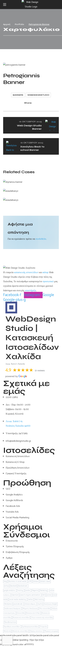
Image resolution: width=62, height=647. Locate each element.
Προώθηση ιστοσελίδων (12, 626)
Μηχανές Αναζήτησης (30, 608)
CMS (30, 581)
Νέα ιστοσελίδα (44, 608)
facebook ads (23, 586)
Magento (35, 590)
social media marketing (17, 599)
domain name (45, 581)
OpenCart (15, 595)
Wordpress (8, 604)
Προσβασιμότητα (10, 622)
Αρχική (6, 24)
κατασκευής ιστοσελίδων (26, 272)
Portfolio (19, 24)
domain (36, 581)
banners (18, 95)
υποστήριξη (30, 291)
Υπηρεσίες (43, 626)
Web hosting (39, 599)
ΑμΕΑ (40, 604)
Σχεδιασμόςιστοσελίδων (30, 626)
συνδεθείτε (41, 239)
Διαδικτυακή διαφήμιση (12, 608)
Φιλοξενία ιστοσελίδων (20, 631)
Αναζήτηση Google (50, 604)
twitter (30, 599)
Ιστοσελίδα (21, 613)
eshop (45, 272)
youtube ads (18, 604)
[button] (57, 4)
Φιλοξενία (7, 631)
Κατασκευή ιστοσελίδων (21, 617)
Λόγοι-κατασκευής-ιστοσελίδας (42, 617)
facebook (14, 586)
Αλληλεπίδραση (30, 604)
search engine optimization (30, 595)
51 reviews (40, 371)
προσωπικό (48, 281)
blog (5, 581)
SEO (43, 595)
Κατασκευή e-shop (33, 613)
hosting (20, 590)
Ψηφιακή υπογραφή (51, 631)
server (49, 595)
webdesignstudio (38, 95)
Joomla (27, 590)
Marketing (43, 590)
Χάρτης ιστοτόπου (36, 631)
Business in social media (18, 581)
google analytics (10, 590)
